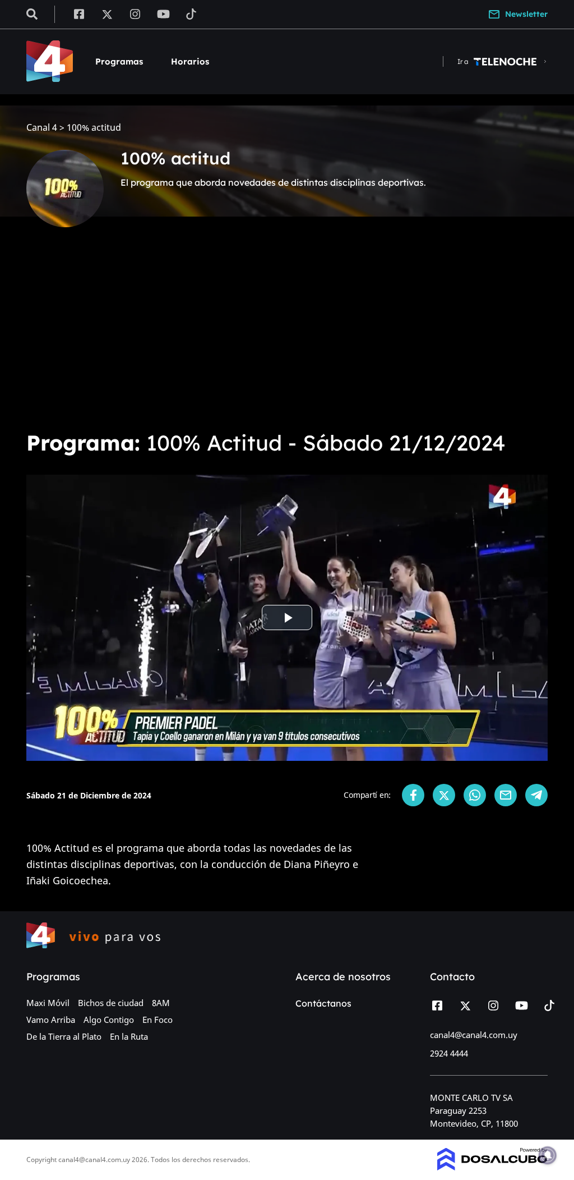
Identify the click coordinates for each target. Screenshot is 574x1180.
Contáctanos (323, 1003)
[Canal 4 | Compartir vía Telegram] (536, 795)
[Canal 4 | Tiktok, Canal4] (191, 13)
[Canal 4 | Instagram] (135, 13)
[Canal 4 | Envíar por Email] (505, 795)
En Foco (157, 1019)
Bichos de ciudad (111, 1002)
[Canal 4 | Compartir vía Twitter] (444, 795)
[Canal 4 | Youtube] (163, 13)
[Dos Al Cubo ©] (492, 1167)
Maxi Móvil (48, 1002)
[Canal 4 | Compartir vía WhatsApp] (475, 795)
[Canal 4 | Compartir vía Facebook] (413, 795)
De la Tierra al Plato (63, 1036)
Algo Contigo (109, 1019)
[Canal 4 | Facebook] (79, 13)
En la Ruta (129, 1036)
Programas (119, 61)
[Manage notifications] (548, 1155)
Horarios (190, 61)
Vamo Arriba (50, 1019)
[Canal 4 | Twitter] (107, 13)
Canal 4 (41, 127)
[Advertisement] (287, 336)
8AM (161, 1002)
